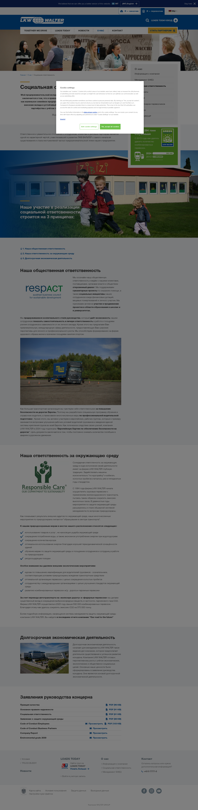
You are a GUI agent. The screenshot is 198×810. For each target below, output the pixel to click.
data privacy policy (90, 112)
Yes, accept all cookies (110, 127)
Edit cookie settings (89, 127)
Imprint (62, 119)
